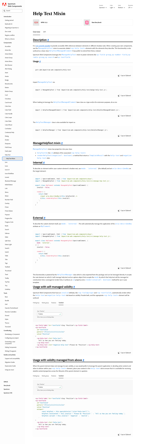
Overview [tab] (36, 32)
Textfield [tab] (61, 303)
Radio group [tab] (45, 303)
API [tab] (44, 32)
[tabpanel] (83, 239)
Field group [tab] (36, 303)
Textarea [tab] (53, 303)
